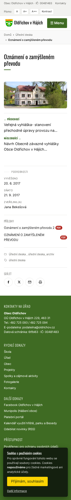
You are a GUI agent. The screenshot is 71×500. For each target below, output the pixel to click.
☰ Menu (57, 23)
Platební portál (13, 417)
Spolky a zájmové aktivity (21, 376)
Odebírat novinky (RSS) (19, 429)
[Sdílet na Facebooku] (8, 282)
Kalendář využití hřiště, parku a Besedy (30, 423)
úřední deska (17, 260)
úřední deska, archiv (41, 254)
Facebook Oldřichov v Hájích (23, 405)
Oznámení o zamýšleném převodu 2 (32, 228)
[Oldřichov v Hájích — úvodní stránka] (23, 23)
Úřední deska (17, 254)
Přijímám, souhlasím (27, 481)
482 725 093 (19, 322)
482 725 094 (39, 322)
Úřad (7, 358)
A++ (34, 11)
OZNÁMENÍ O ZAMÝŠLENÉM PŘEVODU (35, 237)
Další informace (17, 490)
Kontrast (47, 11)
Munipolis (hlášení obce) (20, 411)
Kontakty (60, 3)
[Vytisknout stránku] (40, 282)
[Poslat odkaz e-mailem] (29, 282)
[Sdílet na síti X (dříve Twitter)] (19, 282)
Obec (7, 364)
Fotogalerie (11, 382)
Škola (7, 352)
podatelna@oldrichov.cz (38, 327)
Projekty (9, 370)
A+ (25, 11)
